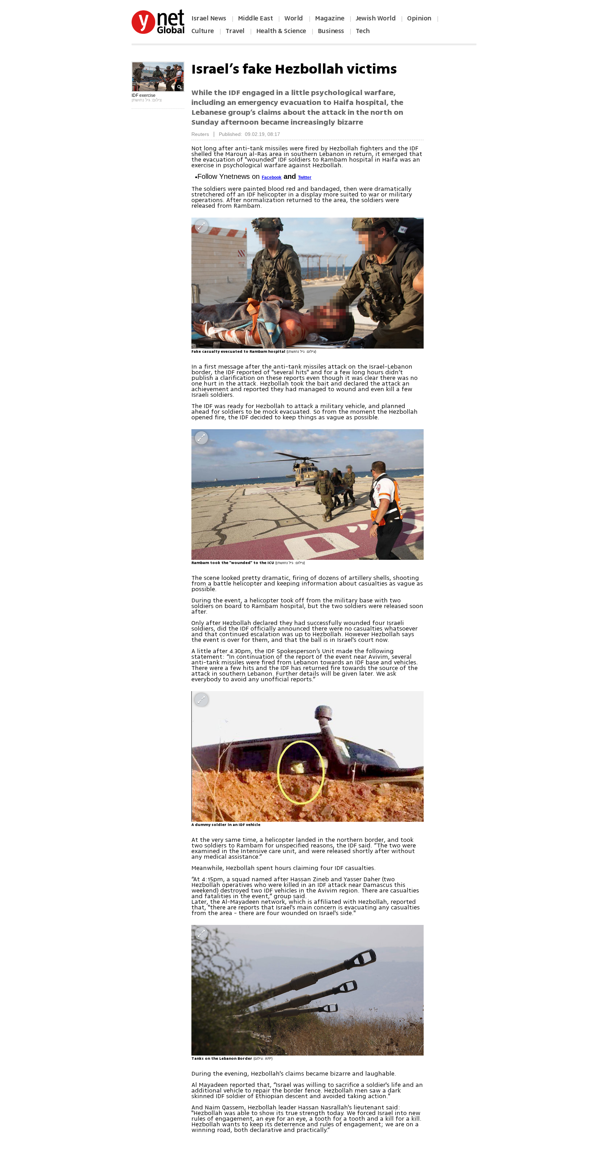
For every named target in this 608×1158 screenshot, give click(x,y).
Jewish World (375, 18)
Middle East (255, 18)
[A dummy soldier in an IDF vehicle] (307, 756)
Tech (363, 31)
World (294, 18)
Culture (202, 31)
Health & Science (281, 31)
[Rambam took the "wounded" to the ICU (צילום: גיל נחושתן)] (307, 494)
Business (331, 31)
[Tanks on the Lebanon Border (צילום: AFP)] (307, 990)
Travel (235, 31)
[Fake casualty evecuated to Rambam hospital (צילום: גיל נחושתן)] (307, 283)
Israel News (208, 18)
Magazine (329, 18)
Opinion (419, 18)
